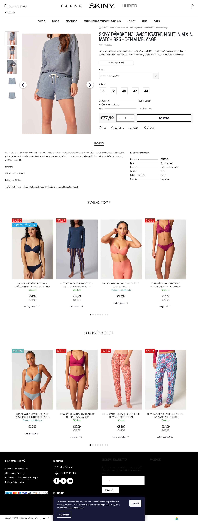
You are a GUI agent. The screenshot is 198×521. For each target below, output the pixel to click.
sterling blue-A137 (32, 433)
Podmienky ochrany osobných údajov (21, 477)
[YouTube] (70, 481)
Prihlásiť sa (110, 490)
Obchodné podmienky (14, 472)
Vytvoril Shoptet (186, 517)
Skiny (109, 44)
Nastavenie (64, 514)
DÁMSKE (164, 159)
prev (7, 266)
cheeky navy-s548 (32, 306)
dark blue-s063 (76, 306)
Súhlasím (135, 503)
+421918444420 (68, 472)
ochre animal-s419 (120, 436)
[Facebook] (56, 481)
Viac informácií (76, 507)
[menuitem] (42, 20)
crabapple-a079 (120, 303)
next (190, 266)
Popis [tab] (99, 143)
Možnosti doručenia (109, 104)
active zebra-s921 (165, 436)
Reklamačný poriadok (14, 482)
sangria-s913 (165, 306)
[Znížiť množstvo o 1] (119, 118)
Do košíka (164, 118)
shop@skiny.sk (66, 466)
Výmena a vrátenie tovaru (16, 468)
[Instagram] (63, 481)
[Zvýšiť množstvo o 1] (132, 118)
